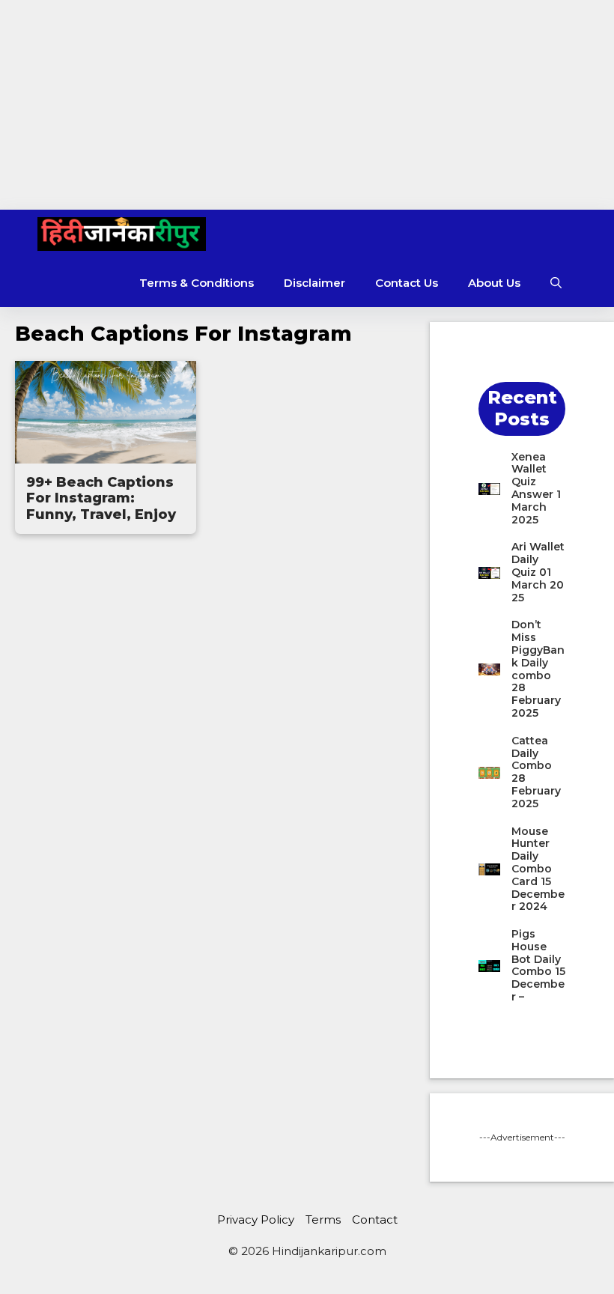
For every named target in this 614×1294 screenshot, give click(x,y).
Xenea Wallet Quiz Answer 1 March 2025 (536, 488)
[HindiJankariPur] (121, 234)
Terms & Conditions (196, 283)
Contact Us (406, 283)
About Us (494, 283)
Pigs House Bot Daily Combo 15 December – (538, 965)
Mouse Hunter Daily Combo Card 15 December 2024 (538, 869)
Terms (323, 1219)
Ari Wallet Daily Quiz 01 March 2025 (538, 572)
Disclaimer (314, 283)
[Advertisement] (307, 105)
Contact (375, 1219)
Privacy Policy (255, 1219)
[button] (556, 282)
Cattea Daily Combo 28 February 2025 (536, 772)
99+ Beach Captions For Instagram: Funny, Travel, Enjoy (101, 498)
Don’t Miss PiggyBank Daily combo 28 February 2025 (538, 669)
